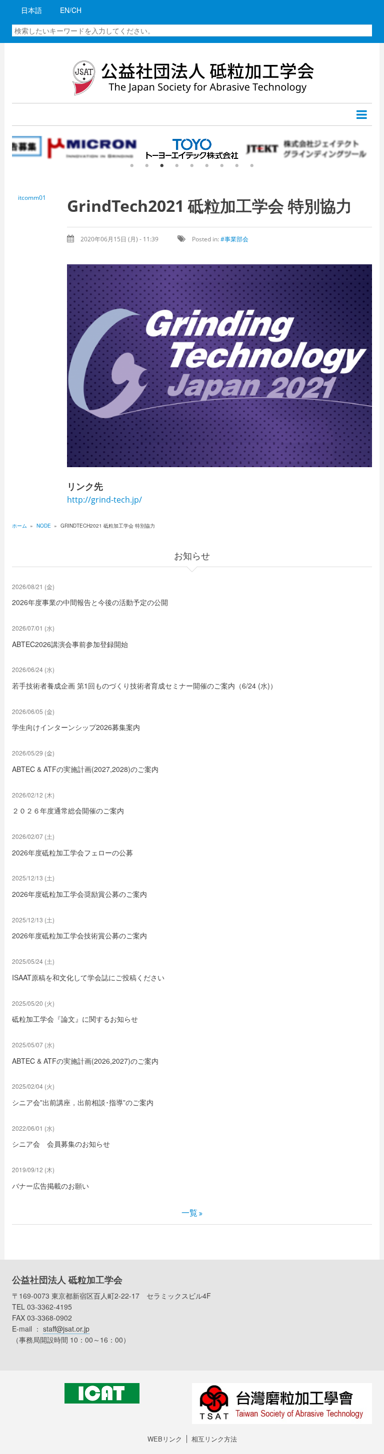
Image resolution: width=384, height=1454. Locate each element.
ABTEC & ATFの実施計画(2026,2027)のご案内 (85, 1061)
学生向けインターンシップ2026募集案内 (76, 727)
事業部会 (236, 239)
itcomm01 (32, 197)
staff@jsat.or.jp (66, 1329)
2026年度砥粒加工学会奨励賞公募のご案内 (79, 894)
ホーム (19, 525)
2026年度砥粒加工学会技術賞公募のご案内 (79, 935)
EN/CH (71, 10)
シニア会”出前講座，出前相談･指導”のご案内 (83, 1102)
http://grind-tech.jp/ (104, 499)
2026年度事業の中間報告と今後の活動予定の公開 (90, 602)
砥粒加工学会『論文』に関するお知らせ (75, 1019)
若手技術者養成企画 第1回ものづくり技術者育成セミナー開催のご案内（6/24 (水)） (144, 686)
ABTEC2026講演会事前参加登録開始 (70, 644)
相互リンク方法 (214, 1439)
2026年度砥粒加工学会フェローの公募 (72, 852)
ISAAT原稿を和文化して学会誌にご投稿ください (88, 977)
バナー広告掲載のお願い (50, 1186)
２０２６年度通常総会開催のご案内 (68, 810)
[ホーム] (192, 76)
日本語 (31, 10)
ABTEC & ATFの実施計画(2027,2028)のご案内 (85, 769)
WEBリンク (165, 1439)
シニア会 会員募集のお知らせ (61, 1144)
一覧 (190, 1212)
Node (43, 525)
